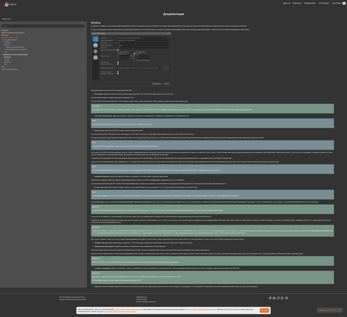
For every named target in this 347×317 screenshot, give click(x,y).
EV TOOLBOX (324, 3)
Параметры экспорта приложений (15, 54)
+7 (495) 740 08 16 (141, 299)
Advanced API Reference (9, 69)
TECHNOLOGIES (309, 3)
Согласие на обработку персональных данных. (120, 311)
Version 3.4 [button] (6, 19)
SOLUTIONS (336, 3)
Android (7, 45)
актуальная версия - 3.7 (331, 310)
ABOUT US (286, 3)
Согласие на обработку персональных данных (72, 299)
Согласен (264, 310)
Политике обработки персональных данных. (201, 309)
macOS (6, 59)
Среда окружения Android (15, 47)
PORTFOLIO (297, 3)
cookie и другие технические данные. (128, 309)
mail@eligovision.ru (141, 297)
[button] (84, 30)
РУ (344, 3)
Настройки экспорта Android (16, 49)
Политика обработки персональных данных (72, 297)
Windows (7, 42)
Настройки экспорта (10, 40)
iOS (5, 52)
